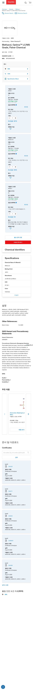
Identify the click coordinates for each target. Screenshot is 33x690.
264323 (10, 466)
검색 (16, 457)
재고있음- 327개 (12, 121)
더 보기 (16, 295)
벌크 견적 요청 (18, 237)
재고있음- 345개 (12, 170)
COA (9, 73)
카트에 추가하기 (18, 242)
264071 (10, 491)
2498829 (10, 540)
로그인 (26, 107)
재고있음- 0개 (12, 217)
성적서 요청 (5, 585)
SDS (9, 69)
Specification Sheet (13, 78)
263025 (10, 516)
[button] (3, 687)
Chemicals (4, 9)
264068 (10, 565)
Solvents (11, 9)
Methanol (17, 9)
